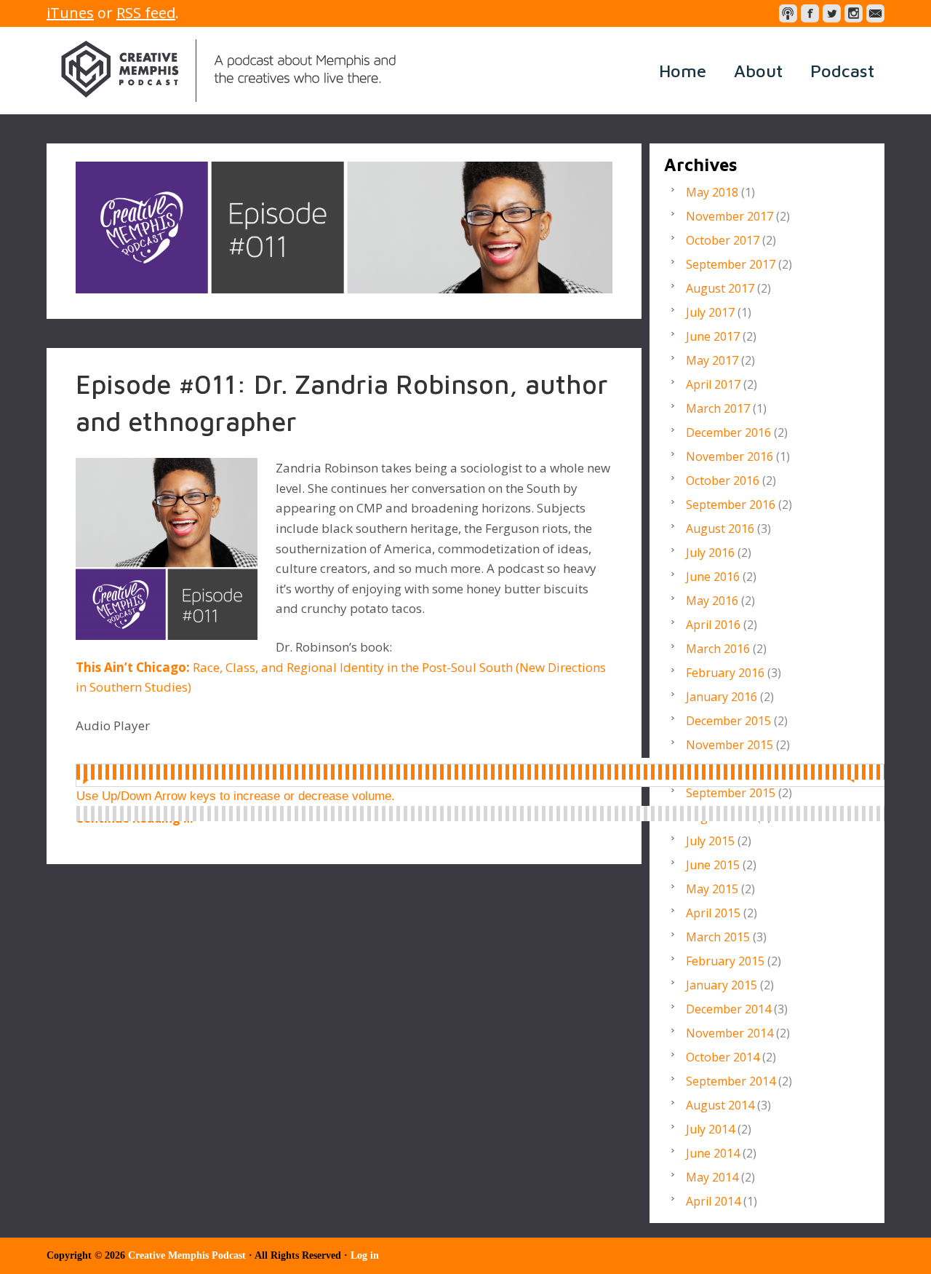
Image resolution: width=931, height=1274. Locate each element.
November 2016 (729, 456)
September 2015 (730, 793)
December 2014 (728, 1009)
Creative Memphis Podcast (228, 70)
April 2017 (713, 384)
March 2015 (718, 937)
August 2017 (720, 288)
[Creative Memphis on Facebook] (810, 13)
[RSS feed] (788, 13)
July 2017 (710, 312)
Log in (365, 1255)
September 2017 (730, 264)
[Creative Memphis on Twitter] (832, 13)
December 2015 (728, 721)
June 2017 (713, 336)
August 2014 (720, 1105)
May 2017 (712, 360)
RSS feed (145, 13)
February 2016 (725, 673)
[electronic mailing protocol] (875, 13)
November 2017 (729, 216)
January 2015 (721, 985)
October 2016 (722, 480)
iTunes (70, 13)
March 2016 (718, 649)
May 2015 (712, 889)
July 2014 (710, 1129)
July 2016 (710, 553)
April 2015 (713, 913)
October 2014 (722, 1057)
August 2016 (720, 529)
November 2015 (729, 745)
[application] (493, 772)
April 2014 (713, 1201)
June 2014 (713, 1153)
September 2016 (730, 504)
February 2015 (725, 961)
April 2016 (713, 625)
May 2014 (712, 1177)
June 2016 (713, 577)
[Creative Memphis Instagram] (853, 13)
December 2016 (728, 432)
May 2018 (712, 192)
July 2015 (710, 841)
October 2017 (722, 240)
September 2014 (730, 1081)
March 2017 (718, 408)
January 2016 (721, 697)
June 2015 (713, 865)
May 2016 (712, 601)
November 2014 (729, 1033)
